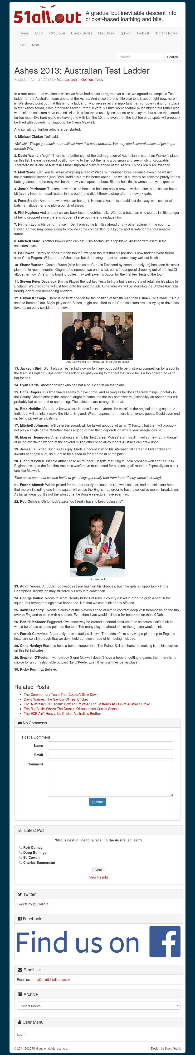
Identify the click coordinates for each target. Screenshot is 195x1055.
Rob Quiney (33, 847)
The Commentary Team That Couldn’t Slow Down (61, 694)
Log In (21, 1034)
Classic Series (81, 33)
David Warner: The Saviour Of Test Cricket (56, 699)
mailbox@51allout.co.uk (52, 979)
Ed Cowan (31, 857)
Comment (35, 764)
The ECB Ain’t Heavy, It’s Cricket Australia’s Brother (62, 713)
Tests (35, 45)
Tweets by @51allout (32, 904)
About (38, 33)
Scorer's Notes (166, 33)
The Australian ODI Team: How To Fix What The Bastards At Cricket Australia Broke (87, 704)
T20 (23, 45)
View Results (98, 877)
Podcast (143, 33)
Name (38, 745)
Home (24, 33)
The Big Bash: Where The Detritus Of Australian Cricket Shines (71, 708)
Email (38, 754)
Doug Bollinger (35, 852)
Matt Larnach (67, 79)
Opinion (125, 33)
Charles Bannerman (39, 862)
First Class (106, 33)
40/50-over (57, 33)
